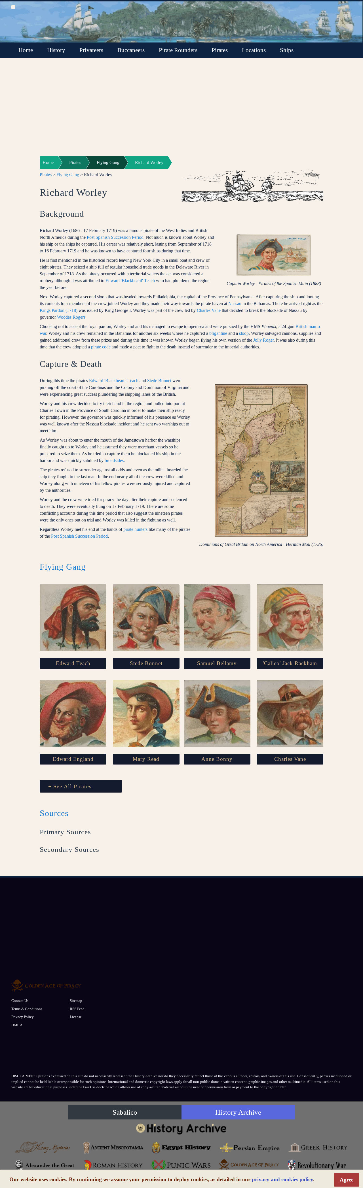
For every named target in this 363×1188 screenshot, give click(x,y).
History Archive (238, 1112)
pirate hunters (135, 529)
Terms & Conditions (26, 1009)
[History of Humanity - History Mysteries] (45, 1148)
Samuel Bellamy (217, 663)
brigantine (218, 333)
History (56, 50)
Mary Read (146, 759)
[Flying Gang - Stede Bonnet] (146, 617)
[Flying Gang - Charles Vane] (290, 713)
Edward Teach (73, 663)
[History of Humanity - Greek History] (318, 1148)
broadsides (114, 460)
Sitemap (76, 1000)
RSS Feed (77, 1009)
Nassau (234, 303)
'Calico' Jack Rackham (290, 663)
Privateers (91, 50)
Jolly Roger (263, 340)
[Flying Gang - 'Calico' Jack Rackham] (290, 617)
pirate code (101, 346)
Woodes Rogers (71, 317)
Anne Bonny (217, 759)
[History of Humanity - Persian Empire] (250, 1148)
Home (25, 50)
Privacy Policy (22, 1017)
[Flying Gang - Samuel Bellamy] (217, 617)
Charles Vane (209, 310)
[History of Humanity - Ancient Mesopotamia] (113, 1148)
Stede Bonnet (159, 380)
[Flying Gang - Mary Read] (146, 713)
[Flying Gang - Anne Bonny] (217, 713)
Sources (54, 813)
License (76, 1017)
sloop (244, 333)
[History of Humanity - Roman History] (113, 1165)
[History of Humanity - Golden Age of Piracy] (250, 1164)
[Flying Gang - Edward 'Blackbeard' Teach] (73, 617)
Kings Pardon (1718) (58, 310)
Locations (254, 50)
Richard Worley (149, 162)
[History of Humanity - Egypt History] (181, 1148)
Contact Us (19, 1000)
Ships (287, 50)
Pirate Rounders (178, 50)
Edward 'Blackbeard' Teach (130, 280)
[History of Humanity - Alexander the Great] (45, 1165)
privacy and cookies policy (282, 1179)
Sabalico (125, 1112)
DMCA (16, 1025)
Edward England (73, 759)
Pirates (220, 50)
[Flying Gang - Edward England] (73, 713)
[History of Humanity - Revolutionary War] (318, 1165)
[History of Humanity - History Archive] (181, 1128)
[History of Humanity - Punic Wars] (181, 1165)
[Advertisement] (181, 110)
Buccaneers (131, 50)
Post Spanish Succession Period (115, 237)
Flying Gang (108, 162)
